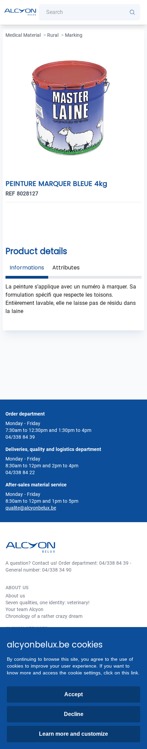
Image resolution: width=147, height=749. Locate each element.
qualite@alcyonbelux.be (30, 508)
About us (15, 595)
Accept (73, 694)
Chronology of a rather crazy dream (43, 616)
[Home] (20, 12)
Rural (52, 35)
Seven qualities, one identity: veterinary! (47, 602)
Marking (73, 35)
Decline (73, 714)
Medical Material (23, 35)
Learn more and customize (73, 734)
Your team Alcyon (24, 609)
